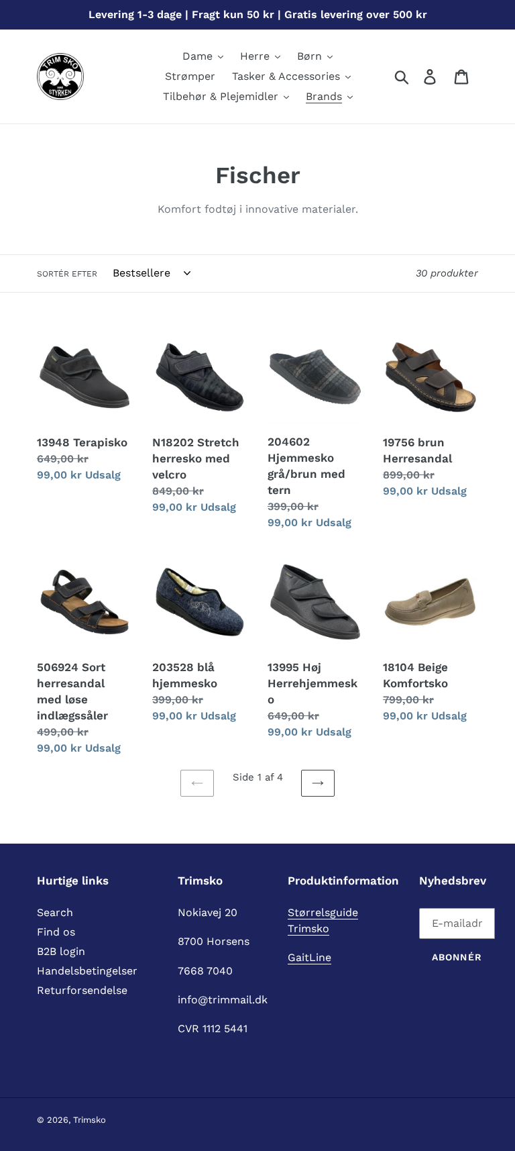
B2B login (61, 951)
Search (55, 912)
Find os (56, 931)
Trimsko (89, 1120)
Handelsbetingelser (87, 970)
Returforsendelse (82, 990)
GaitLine (309, 957)
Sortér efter (67, 274)
